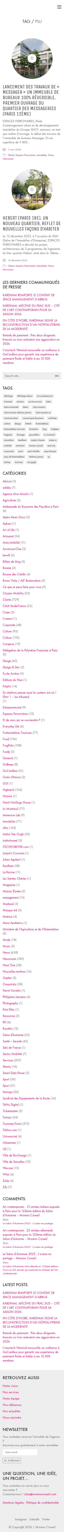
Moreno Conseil (36, 445)
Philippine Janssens (14, 997)
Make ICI (53, 440)
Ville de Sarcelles (13, 1162)
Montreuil (20, 445)
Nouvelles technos (14, 971)
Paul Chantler (34, 451)
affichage (8, 396)
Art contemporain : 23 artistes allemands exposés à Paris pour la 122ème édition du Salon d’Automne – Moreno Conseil (29, 1235)
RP (49, 456)
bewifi (6, 555)
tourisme (19, 462)
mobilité (7, 445)
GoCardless (10, 771)
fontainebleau (42, 423)
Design (7, 661)
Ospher (7, 978)
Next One (51, 445)
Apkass (7, 523)
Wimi (6, 1174)
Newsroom (8, 158)
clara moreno (39, 407)
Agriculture (9, 500)
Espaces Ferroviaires (25, 155)
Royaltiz (7, 1028)
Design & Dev (11, 667)
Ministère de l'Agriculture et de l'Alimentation (30, 929)
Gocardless (34, 434)
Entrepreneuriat (12, 707)
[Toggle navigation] (59, 6)
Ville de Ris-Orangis (15, 1155)
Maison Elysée (12, 891)
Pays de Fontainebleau (14, 456)
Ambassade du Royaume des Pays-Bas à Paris (31, 507)
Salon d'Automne (13, 1035)
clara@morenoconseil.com (40, 1494)
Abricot (7, 481)
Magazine (9, 885)
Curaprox (8, 644)
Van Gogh (31, 462)
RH (4, 1022)
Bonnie (7, 568)
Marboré (8, 904)
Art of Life (9, 530)
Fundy (6, 752)
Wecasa (8, 1168)
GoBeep (8, 764)
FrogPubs (8, 434)
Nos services (11, 1392)
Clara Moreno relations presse (17, 412)
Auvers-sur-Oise (35, 401)
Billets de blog (11, 561)
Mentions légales (13, 1503)
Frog (44, 429)
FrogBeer (55, 429)
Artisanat (8, 536)
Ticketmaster (10, 1111)
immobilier (9, 440)
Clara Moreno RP (43, 412)
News (51, 155)
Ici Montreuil (49, 434)
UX (4, 1149)
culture (7, 423)
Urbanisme (9, 1143)
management (10, 897)
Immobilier (42, 155)
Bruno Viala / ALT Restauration (22, 581)
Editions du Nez (12, 680)
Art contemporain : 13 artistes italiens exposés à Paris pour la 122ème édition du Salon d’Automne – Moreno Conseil (31, 1211)
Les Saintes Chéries (14, 878)
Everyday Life (11, 726)
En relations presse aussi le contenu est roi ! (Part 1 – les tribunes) (29, 695)
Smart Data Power (14, 1073)
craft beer (52, 418)
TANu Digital (11, 1105)
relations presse (36, 456)
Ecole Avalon (11, 673)
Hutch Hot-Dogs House (17, 802)
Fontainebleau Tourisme (14, 429)
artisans (20, 401)
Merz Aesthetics (13, 923)
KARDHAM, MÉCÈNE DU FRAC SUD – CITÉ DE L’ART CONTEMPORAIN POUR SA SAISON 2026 (31, 310)
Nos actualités (11, 1411)
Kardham (22, 440)
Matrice (7, 916)
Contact (7, 619)
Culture (7, 631)
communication (11, 418)
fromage (21, 434)
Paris (20, 451)
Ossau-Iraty (9, 451)
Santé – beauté (12, 1041)
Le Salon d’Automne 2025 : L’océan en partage (28, 1223)
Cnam (6, 612)
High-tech (8, 790)
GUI (5, 783)
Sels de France (12, 1048)
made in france (37, 440)
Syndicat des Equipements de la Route (26, 1098)
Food (6, 739)
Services (8, 1060)
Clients (11, 155)
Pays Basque (50, 451)
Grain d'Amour (12, 777)
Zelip (6, 1181)
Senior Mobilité (12, 1054)
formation (33, 429)
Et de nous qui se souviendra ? (21, 720)
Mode (6, 940)
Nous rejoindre (12, 1417)
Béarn (25, 407)
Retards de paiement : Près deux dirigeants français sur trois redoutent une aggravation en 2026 (31, 340)
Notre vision (10, 1386)
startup (7, 462)
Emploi (7, 686)
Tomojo (7, 1117)
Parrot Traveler (12, 990)
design (18, 423)
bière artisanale (11, 407)
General (8, 758)
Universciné (10, 1136)
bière (48, 401)
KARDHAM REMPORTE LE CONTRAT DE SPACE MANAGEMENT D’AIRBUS (29, 297)
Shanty (7, 1067)
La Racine (9, 872)
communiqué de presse (33, 418)
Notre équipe (11, 1398)
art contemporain (45, 396)
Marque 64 (10, 910)
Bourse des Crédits (14, 574)
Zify (5, 1187)
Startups (7, 1092)
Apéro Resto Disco (14, 517)
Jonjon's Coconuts (13, 853)
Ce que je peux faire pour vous (22, 587)
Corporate (9, 625)
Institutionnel (10, 840)
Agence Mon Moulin (16, 494)
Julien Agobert (12, 859)
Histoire (7, 796)
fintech (28, 423)
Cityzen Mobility (13, 593)
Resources (9, 1016)
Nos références (12, 1405)
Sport (6, 1079)
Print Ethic (9, 1009)
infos (5, 828)
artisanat (8, 401)
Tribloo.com (10, 1130)
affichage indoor (24, 396)
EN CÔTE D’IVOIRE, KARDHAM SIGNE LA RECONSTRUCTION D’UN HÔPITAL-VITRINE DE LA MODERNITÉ (31, 325)
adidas (7, 488)
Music (6, 946)
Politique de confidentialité (42, 1503)
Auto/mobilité (11, 542)
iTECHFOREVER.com (16, 847)
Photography (10, 1003)
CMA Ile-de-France (14, 606)
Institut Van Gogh (13, 834)
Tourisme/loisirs (12, 1124)
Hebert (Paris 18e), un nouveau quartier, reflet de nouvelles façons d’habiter (32, 223)
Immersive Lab (11, 815)
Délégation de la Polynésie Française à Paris (30, 650)
